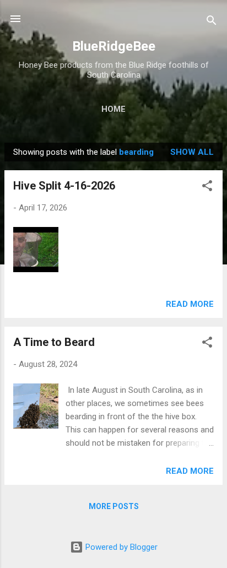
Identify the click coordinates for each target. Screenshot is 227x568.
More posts (114, 506)
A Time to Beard (54, 342)
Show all (192, 152)
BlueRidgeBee (113, 46)
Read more (190, 304)
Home (113, 109)
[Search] (211, 22)
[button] (207, 187)
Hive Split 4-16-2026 (64, 185)
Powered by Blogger (120, 547)
